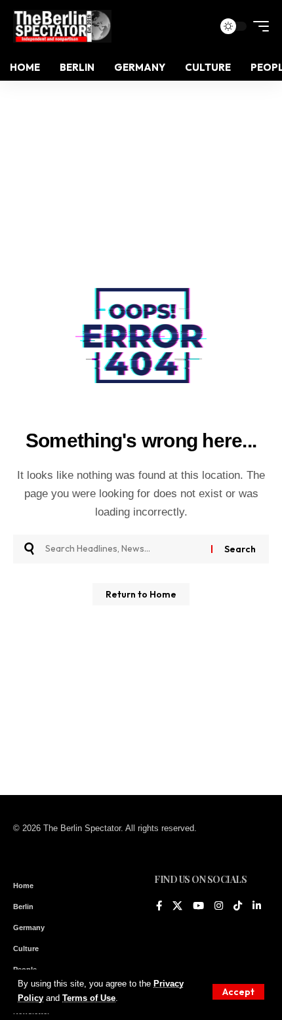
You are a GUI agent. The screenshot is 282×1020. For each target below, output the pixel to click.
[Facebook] (159, 906)
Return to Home (141, 594)
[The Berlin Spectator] (62, 26)
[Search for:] (123, 549)
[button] (238, 992)
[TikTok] (238, 906)
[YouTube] (198, 906)
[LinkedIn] (257, 906)
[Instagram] (218, 906)
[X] (177, 906)
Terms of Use (88, 998)
